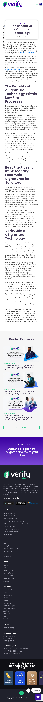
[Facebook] (14, 498)
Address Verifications (10, 519)
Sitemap (6, 581)
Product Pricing (8, 628)
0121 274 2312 (8, 638)
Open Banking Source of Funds (13, 521)
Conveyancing (8, 543)
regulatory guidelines (27, 53)
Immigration (7, 551)
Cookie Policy (8, 576)
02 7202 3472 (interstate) (11, 653)
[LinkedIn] (18, 498)
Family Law (7, 546)
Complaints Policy (9, 578)
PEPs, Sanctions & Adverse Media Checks (17, 524)
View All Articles (21, 427)
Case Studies (7, 595)
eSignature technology (12, 70)
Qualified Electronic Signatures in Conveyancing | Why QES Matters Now (19, 368)
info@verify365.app (9, 636)
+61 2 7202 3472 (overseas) (12, 651)
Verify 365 (21, 23)
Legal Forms (7, 534)
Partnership (7, 603)
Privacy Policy (8, 570)
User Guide (7, 619)
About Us (6, 614)
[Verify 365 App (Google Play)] (9, 505)
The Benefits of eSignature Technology (21, 29)
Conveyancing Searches (11, 532)
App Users (6, 611)
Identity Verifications (10, 516)
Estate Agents (8, 556)
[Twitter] (16, 498)
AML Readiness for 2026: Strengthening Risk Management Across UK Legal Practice (19, 418)
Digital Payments (9, 526)
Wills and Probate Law (10, 549)
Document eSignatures (11, 529)
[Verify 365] (20, 4)
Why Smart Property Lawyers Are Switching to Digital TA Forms (19, 393)
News (5, 592)
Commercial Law (9, 554)
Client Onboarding (9, 513)
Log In (5, 565)
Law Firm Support (9, 608)
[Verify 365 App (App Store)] (21, 505)
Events (5, 600)
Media (5, 598)
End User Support (9, 606)
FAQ (4, 568)
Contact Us (7, 616)
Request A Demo (9, 590)
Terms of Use (8, 573)
